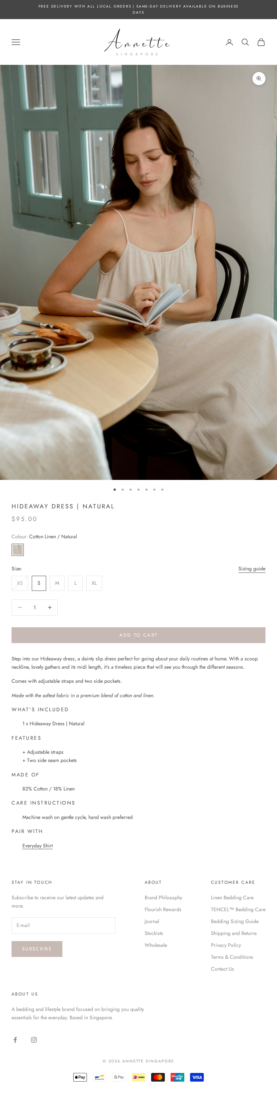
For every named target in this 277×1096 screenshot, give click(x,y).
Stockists (154, 933)
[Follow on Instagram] (34, 1039)
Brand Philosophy (163, 897)
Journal (152, 921)
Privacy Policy (226, 945)
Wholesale (156, 945)
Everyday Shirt (37, 845)
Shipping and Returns (234, 933)
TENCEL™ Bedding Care (238, 909)
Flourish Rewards (163, 909)
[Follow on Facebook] (15, 1039)
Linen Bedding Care (232, 897)
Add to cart (138, 635)
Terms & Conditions (232, 957)
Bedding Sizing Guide (235, 921)
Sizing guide (251, 568)
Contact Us (222, 968)
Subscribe (37, 948)
